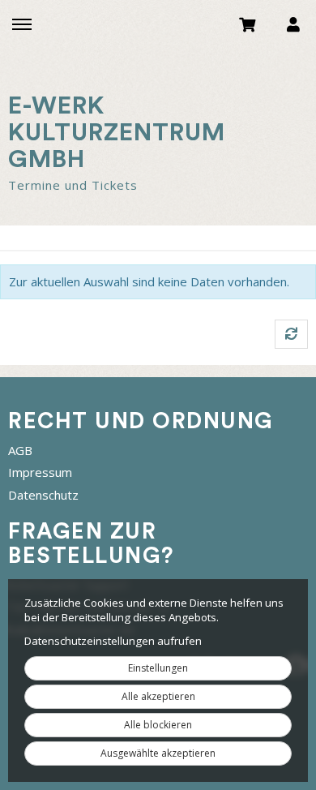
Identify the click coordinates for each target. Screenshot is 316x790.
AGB (20, 450)
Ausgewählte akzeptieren (158, 753)
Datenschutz (43, 495)
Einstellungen (158, 668)
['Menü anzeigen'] (22, 23)
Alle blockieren (158, 725)
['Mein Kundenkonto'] (293, 23)
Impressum (40, 472)
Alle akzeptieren (158, 696)
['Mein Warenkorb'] (248, 23)
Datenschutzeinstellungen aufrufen (113, 640)
